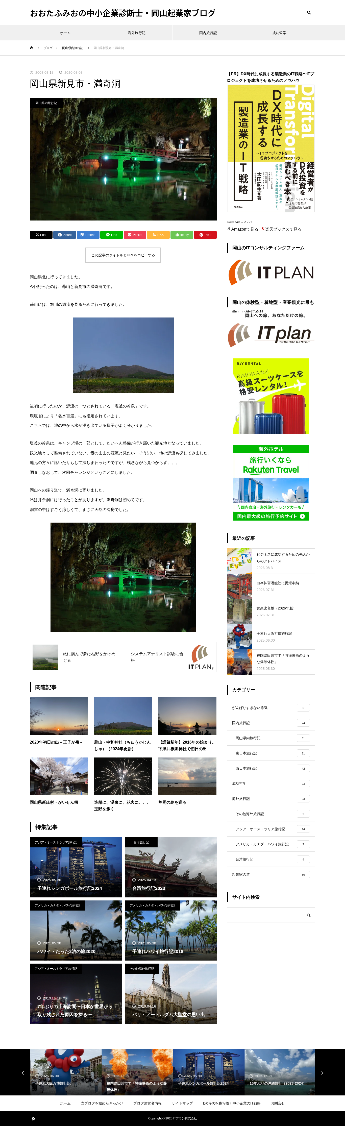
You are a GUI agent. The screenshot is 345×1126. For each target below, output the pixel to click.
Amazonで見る (244, 229)
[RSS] (33, 1118)
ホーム (65, 33)
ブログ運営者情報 (147, 1103)
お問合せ (278, 1103)
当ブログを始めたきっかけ (102, 1103)
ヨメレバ (246, 222)
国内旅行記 (208, 33)
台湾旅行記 (141, 842)
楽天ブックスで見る (283, 229)
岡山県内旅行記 (46, 103)
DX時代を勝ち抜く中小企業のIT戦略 (232, 1103)
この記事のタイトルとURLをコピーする (123, 255)
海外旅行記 (136, 33)
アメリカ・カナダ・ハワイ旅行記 (57, 905)
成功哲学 (279, 33)
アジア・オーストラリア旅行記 (56, 842)
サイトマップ (182, 1103)
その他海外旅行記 (142, 968)
